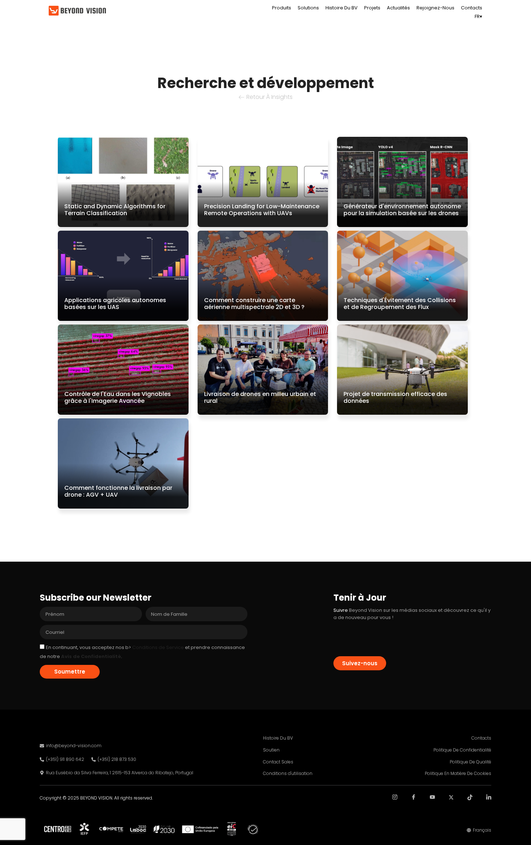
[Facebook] (407, 802)
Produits (281, 7)
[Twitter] (445, 802)
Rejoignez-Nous (435, 7)
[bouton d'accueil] (77, 11)
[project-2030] (158, 829)
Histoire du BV (341, 7)
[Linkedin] (482, 802)
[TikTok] (463, 802)
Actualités (398, 7)
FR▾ (478, 16)
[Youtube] (426, 802)
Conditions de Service (157, 647)
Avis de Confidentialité (91, 656)
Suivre (340, 610)
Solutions (308, 7)
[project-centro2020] (57, 829)
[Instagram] (388, 802)
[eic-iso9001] (231, 828)
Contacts (471, 7)
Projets (372, 7)
